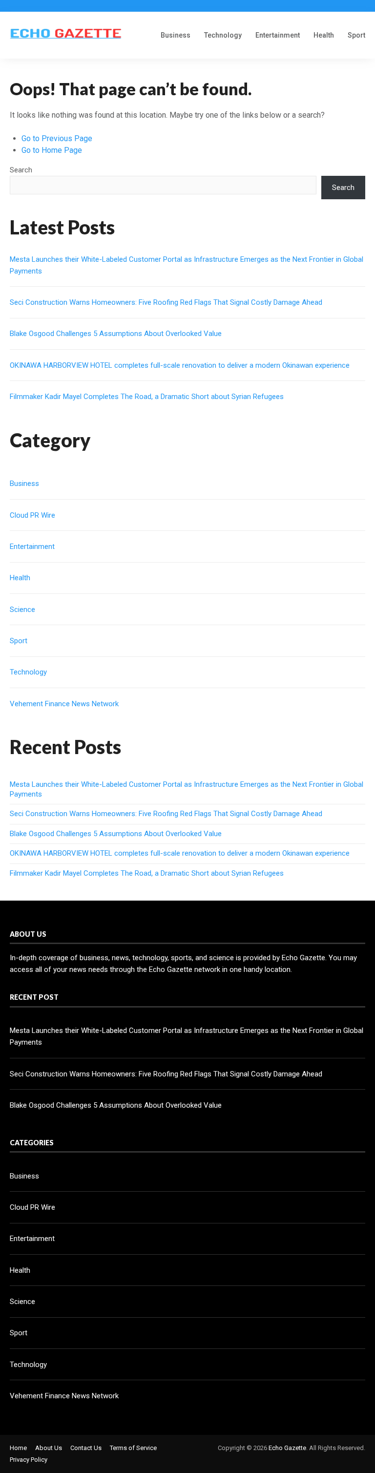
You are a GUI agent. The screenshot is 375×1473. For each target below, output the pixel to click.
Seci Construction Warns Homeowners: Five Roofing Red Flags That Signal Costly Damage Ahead (166, 302)
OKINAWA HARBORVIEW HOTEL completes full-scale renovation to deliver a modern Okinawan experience (180, 365)
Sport (356, 35)
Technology (223, 35)
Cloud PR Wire (32, 515)
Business (175, 35)
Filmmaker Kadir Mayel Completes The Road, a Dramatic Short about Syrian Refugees (147, 396)
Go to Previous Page (56, 138)
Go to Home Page (51, 150)
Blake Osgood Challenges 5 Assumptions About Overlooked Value (116, 333)
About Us (48, 1448)
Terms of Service (133, 1448)
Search (21, 170)
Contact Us (86, 1448)
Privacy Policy (28, 1459)
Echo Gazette (287, 1448)
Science (22, 609)
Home (18, 1448)
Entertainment (277, 35)
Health (323, 35)
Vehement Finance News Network (64, 703)
